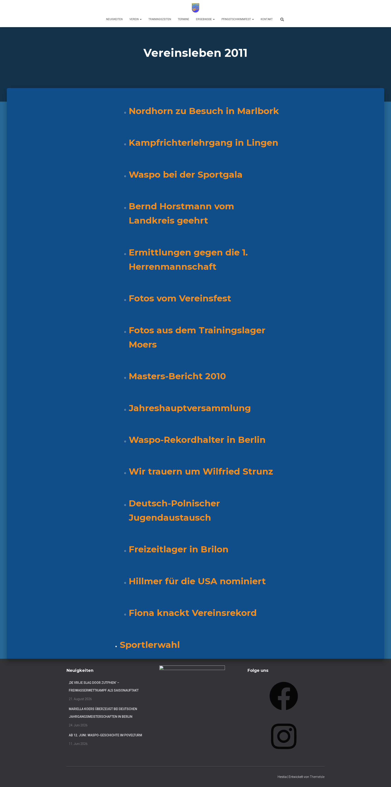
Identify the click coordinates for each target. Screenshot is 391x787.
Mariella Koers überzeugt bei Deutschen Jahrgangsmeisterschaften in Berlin (103, 712)
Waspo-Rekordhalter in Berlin (197, 439)
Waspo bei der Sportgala (186, 174)
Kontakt (267, 19)
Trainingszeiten (159, 19)
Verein (134, 19)
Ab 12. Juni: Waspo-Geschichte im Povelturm (105, 735)
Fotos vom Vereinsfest (180, 298)
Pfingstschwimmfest (237, 19)
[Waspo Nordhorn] (195, 8)
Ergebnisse (204, 19)
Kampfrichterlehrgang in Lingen (203, 142)
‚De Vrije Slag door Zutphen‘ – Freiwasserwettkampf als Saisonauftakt (104, 686)
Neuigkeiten (114, 19)
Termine (183, 19)
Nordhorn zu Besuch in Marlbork (204, 110)
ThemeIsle (317, 777)
